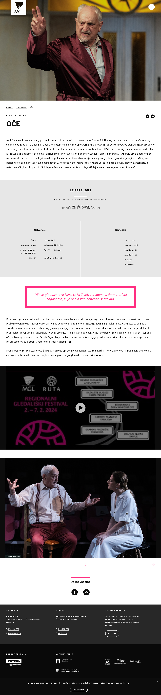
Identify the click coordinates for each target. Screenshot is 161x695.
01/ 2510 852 (13, 629)
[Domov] (16, 7)
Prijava (112, 634)
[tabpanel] (80, 508)
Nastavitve (79, 690)
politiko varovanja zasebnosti (116, 683)
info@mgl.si (62, 633)
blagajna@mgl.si (14, 633)
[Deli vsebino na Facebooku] (147, 116)
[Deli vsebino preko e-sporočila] (153, 116)
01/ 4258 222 (63, 629)
